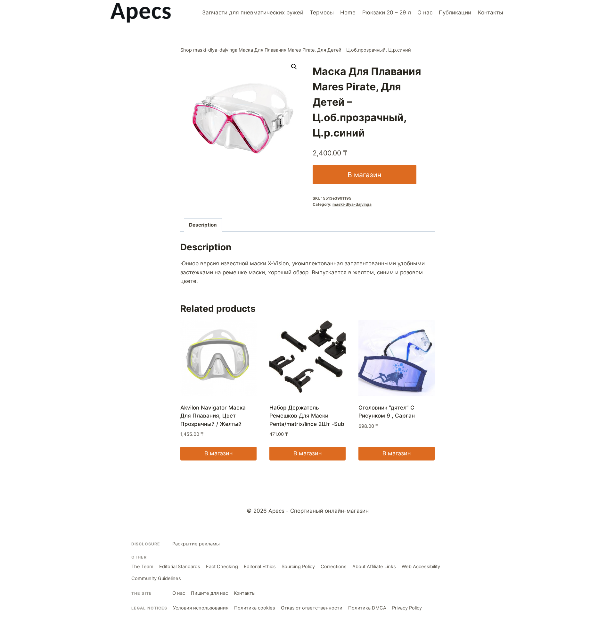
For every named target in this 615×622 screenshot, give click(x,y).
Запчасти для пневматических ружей (252, 12)
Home (348, 12)
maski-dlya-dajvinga (215, 50)
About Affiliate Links (374, 566)
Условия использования (200, 608)
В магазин (364, 174)
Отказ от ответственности (311, 608)
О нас (424, 12)
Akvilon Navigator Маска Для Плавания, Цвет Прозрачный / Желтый (213, 415)
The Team (142, 566)
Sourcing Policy (298, 566)
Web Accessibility (421, 566)
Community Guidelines (156, 578)
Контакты (490, 12)
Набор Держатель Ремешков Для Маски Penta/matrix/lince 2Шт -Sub (306, 415)
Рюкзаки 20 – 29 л (386, 12)
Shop (186, 50)
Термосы (322, 12)
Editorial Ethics (260, 566)
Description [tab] (203, 225)
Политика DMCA (367, 608)
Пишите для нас (209, 593)
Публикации (455, 12)
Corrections (334, 566)
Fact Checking (222, 566)
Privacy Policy (407, 608)
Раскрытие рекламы (196, 544)
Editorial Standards (179, 566)
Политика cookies (254, 608)
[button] (294, 66)
